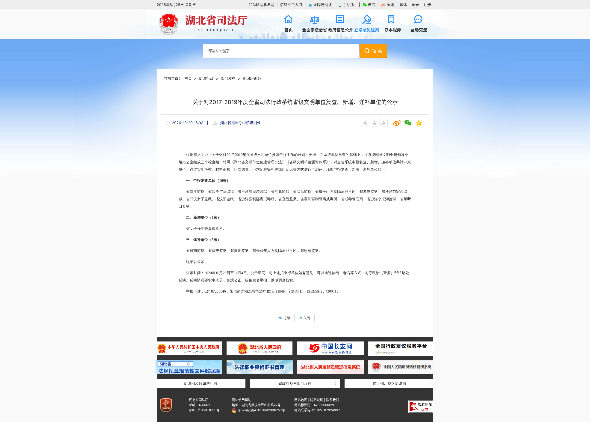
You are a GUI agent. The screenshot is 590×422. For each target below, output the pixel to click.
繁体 (403, 4)
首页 (188, 78)
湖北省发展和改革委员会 (295, 338)
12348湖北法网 (261, 4)
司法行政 (206, 78)
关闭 (307, 318)
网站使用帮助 (241, 400)
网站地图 (300, 400)
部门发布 (228, 78)
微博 (390, 4)
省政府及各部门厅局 (295, 383)
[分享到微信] (408, 122)
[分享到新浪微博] (397, 122)
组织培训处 (252, 78)
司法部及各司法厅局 (200, 383)
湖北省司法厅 (203, 24)
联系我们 (332, 400)
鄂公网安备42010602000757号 (260, 410)
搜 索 (377, 51)
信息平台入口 (291, 4)
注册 (427, 4)
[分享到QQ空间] (419, 122)
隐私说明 (316, 400)
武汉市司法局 (389, 338)
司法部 (200, 338)
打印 (287, 318)
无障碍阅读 (322, 4)
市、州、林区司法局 (389, 383)
